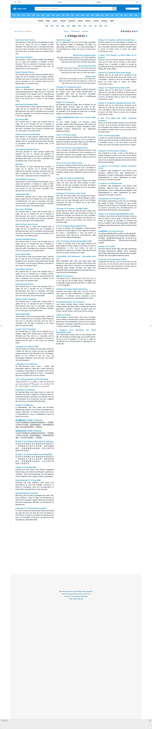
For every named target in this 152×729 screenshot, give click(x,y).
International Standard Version (27, 149)
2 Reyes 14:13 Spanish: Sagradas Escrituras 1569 (116, 103)
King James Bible (22, 119)
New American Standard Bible (27, 104)
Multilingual (21, 31)
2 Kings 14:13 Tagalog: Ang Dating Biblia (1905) (116, 214)
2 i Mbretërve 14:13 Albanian (26, 364)
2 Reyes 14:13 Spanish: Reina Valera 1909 (114, 88)
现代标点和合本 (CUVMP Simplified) (28, 431)
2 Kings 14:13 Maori (63, 315)
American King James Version (27, 224)
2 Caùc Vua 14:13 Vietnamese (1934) (112, 259)
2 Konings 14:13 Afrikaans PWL (27, 347)
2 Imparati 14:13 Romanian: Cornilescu (112, 151)
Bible (16, 31)
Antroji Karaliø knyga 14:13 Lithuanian (70, 302)
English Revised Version (24, 284)
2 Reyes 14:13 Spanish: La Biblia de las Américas (116, 40)
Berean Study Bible (23, 87)
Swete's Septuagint (63, 40)
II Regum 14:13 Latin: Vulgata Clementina (71, 289)
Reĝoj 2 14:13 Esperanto (65, 102)
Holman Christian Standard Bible (28, 134)
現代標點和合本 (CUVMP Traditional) (29, 420)
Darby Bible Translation (24, 269)
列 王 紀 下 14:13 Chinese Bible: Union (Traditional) (34, 441)
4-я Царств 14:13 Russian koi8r (110, 183)
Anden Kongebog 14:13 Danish (27, 493)
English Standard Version (25, 72)
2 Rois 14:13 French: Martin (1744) (69, 163)
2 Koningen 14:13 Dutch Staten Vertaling (31, 508)
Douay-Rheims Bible (23, 254)
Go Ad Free (4, 720)
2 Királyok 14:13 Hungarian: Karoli (68, 87)
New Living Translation (24, 57)
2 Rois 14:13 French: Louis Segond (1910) (71, 148)
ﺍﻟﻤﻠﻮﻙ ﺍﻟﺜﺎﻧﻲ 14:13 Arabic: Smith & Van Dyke (32, 379)
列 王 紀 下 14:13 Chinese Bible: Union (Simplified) (34, 454)
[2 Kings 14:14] (149, 330)
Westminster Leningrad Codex (84, 55)
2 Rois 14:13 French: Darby (66, 135)
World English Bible (23, 314)
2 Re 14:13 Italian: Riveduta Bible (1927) (71, 226)
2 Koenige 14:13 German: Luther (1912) (71, 193)
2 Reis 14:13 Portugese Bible (109, 136)
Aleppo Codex (91, 76)
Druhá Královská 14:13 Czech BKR (28, 480)
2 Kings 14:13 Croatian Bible (26, 467)
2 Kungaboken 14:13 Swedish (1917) (111, 199)
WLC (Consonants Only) (87, 66)
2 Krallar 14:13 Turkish (106, 246)
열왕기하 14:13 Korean (64, 276)
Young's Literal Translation (26, 329)
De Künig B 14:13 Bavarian (25, 390)
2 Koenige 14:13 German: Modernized (70, 178)
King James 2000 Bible (24, 209)
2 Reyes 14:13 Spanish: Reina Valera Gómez (114, 73)
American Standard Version (26, 239)
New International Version (25, 40)
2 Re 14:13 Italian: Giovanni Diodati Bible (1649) (74, 241)
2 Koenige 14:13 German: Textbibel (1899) (72, 208)
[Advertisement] (76, 561)
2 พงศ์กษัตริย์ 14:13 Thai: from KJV (110, 231)
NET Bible (19, 164)
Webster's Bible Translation (26, 299)
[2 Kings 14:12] (2, 330)
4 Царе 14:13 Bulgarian (24, 405)
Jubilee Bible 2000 (22, 194)
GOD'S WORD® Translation (26, 179)
